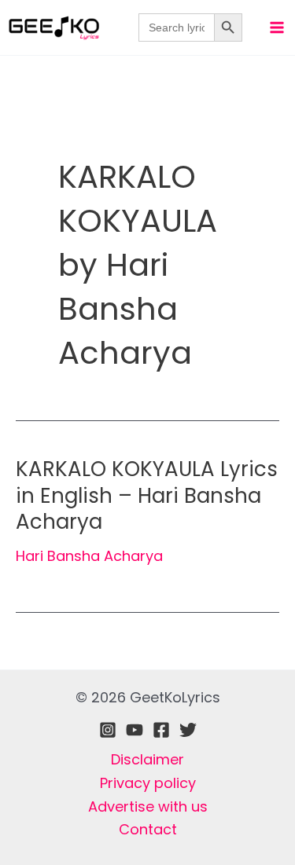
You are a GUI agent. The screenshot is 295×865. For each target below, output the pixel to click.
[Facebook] (161, 730)
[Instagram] (107, 730)
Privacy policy (148, 783)
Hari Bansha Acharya (89, 556)
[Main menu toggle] (276, 27)
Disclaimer (147, 759)
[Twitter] (188, 730)
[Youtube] (134, 730)
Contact (148, 829)
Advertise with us (148, 806)
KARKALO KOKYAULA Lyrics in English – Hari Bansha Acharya (147, 496)
